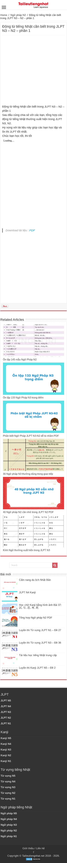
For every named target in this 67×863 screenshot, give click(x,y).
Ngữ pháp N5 (9, 813)
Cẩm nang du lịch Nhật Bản (35, 579)
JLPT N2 (6, 717)
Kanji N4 (6, 743)
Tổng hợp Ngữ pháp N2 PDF (35, 617)
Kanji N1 (6, 761)
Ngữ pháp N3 (9, 824)
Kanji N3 (6, 749)
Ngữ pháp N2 (18, 15)
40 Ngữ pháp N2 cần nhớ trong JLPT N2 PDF (28, 512)
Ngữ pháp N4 (9, 819)
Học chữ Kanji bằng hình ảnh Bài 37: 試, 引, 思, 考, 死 (40, 606)
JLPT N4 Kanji (27, 592)
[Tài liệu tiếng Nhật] (33, 4)
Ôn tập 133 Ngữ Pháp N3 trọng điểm (23, 397)
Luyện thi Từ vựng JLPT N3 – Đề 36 (40, 642)
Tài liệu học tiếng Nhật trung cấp (38, 655)
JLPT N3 (6, 712)
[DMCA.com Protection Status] (33, 858)
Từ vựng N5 (8, 775)
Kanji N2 (6, 755)
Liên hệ (40, 848)
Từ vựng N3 (8, 787)
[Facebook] (33, 852)
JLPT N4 (6, 706)
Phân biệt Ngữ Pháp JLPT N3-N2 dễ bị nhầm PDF (31, 436)
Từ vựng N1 (8, 798)
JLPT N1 (6, 723)
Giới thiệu (28, 848)
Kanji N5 (6, 738)
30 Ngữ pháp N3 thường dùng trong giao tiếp (28, 474)
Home (3, 15)
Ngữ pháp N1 (9, 836)
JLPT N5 (6, 700)
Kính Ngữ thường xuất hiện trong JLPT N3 (26, 550)
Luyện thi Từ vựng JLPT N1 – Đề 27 (40, 630)
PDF (32, 230)
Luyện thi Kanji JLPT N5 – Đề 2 (37, 667)
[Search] (54, 565)
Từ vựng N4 (8, 781)
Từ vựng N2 (8, 793)
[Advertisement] (33, 70)
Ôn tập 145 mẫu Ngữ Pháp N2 (20, 359)
